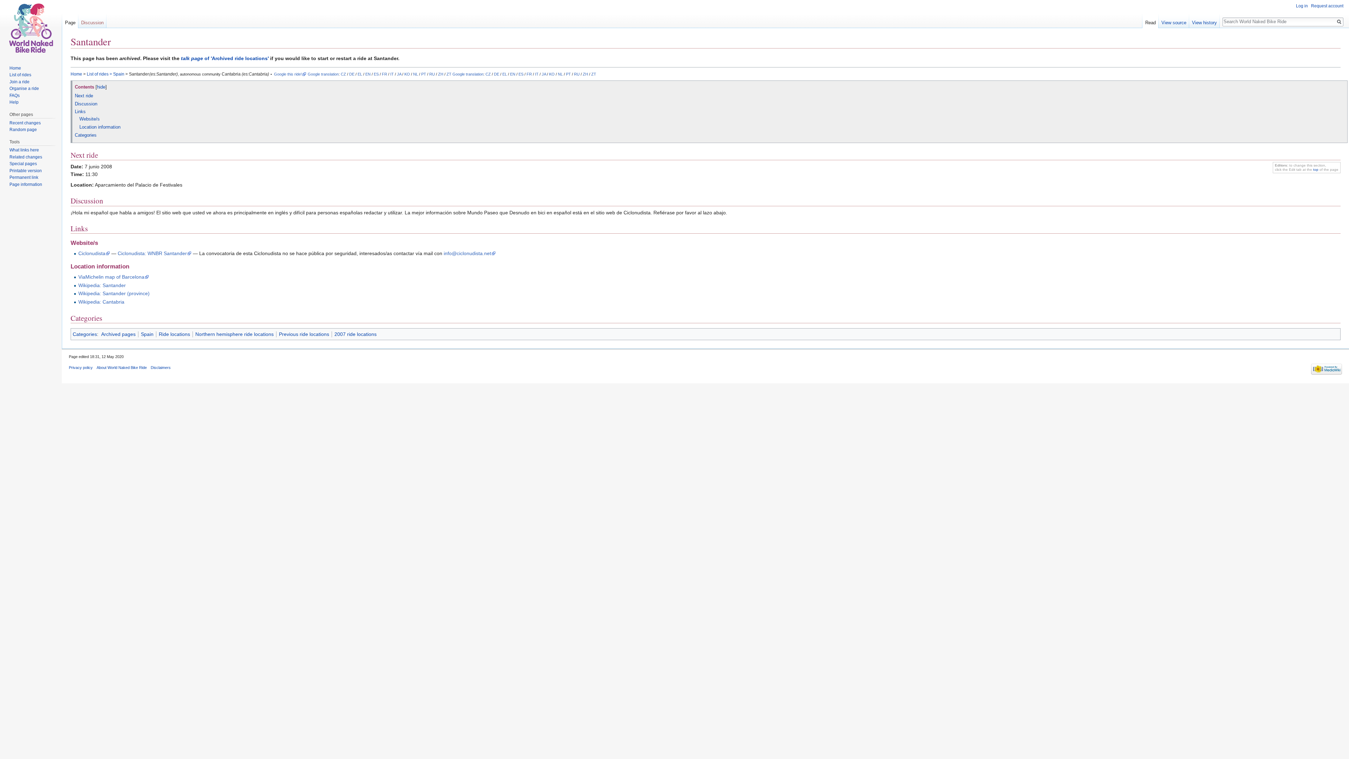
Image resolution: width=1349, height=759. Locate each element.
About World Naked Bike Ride (122, 367)
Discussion (92, 22)
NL (415, 74)
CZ (343, 74)
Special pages (23, 163)
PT (423, 74)
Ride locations (174, 334)
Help (14, 102)
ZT (449, 74)
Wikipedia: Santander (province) (114, 293)
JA (399, 74)
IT (392, 74)
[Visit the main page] (31, 28)
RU (432, 74)
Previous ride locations (304, 334)
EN (368, 74)
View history (1204, 22)
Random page (23, 129)
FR (384, 74)
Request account (1327, 6)
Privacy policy (81, 367)
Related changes (25, 157)
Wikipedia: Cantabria (101, 302)
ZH (440, 74)
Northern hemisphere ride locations (234, 334)
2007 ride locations (355, 334)
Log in (1302, 6)
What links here (24, 150)
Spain (118, 74)
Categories (85, 334)
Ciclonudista (91, 253)
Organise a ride (24, 88)
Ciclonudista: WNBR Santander (152, 253)
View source (1173, 22)
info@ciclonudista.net (467, 253)
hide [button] (101, 87)
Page (70, 22)
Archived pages (118, 334)
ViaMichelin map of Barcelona (111, 277)
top (1315, 169)
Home (76, 74)
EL (360, 74)
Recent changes (25, 123)
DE (351, 74)
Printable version (25, 170)
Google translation (323, 74)
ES (376, 74)
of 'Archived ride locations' (225, 58)
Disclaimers (161, 367)
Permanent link (23, 177)
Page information (25, 184)
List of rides (98, 74)
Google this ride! (288, 74)
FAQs (14, 95)
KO (407, 74)
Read (1150, 22)
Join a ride (19, 81)
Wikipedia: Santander (102, 285)
